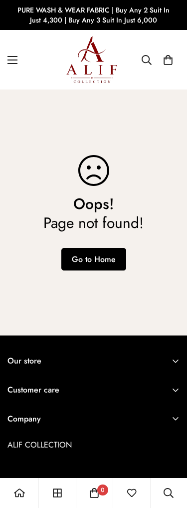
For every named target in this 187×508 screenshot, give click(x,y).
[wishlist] (132, 493)
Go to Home (94, 259)
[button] (168, 60)
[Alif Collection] (93, 60)
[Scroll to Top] (169, 455)
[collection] (57, 493)
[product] (19, 493)
